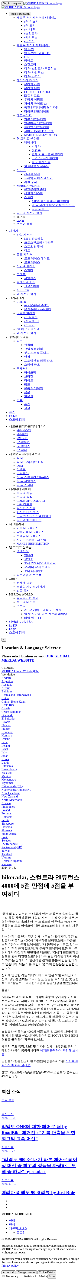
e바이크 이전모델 (28, 329)
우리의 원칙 (32, 88)
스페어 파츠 (32, 364)
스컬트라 (30, 64)
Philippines (8, 806)
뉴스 (12, 412)
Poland (6, 810)
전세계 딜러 (32, 174)
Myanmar (7, 782)
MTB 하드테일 (34, 238)
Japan (5, 755)
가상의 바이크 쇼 (35, 103)
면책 (12, 1224)
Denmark (7, 715)
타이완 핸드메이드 (36, 111)
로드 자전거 (24, 254)
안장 (27, 356)
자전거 (13, 230)
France (6, 728)
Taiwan (6, 850)
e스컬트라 (30, 33)
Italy (4, 752)
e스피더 (29, 41)
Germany (7, 732)
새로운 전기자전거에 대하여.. (36, 17)
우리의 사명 (32, 84)
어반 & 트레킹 (26, 266)
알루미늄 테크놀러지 (38, 123)
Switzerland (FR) (12, 847)
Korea (5, 759)
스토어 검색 (24, 223)
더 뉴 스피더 (32, 76)
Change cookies (26, 1272)
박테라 (36, 146)
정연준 (36, 150)
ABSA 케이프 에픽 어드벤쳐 (50, 201)
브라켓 (28, 376)
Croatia (6, 708)
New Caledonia (11, 793)
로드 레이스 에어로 (37, 258)
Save (52, 1276)
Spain (5, 837)
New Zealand (10, 796)
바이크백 (30, 372)
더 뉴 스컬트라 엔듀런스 (40, 68)
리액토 (28, 60)
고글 (27, 408)
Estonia (6, 721)
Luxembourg (9, 769)
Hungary (7, 735)
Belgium (7, 691)
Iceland (6, 738)
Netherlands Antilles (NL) (17, 789)
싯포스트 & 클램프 (36, 352)
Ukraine (6, 857)
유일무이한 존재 (35, 189)
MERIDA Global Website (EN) (20, 671)
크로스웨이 (31, 286)
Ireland (6, 745)
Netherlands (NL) (12, 786)
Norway (6, 803)
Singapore (8, 823)
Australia (7, 684)
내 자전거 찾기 (26, 294)
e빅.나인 (29, 29)
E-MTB (21, 301)
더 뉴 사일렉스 (34, 72)
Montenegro (9, 779)
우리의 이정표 (33, 99)
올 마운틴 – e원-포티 (37, 309)
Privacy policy (10, 1265)
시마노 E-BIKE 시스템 (39, 131)
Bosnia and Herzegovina (16, 694)
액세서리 (23, 368)
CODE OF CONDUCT (38, 92)
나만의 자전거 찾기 (29, 213)
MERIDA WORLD (28, 185)
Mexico (6, 776)
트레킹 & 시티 (26, 282)
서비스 (21, 170)
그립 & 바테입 (33, 348)
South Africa (9, 833)
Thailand (7, 854)
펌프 (27, 384)
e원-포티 (29, 25)
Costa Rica (8, 705)
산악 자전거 (24, 234)
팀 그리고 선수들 (28, 138)
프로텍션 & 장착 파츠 (38, 360)
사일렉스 (30, 278)
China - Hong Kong (13, 701)
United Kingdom (12, 860)
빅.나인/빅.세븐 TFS (37, 53)
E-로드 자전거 (26, 313)
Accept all (8, 1272)
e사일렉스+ (31, 321)
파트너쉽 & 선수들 (36, 166)
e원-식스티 (31, 21)
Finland (6, 725)
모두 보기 (8, 1100)
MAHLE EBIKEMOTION (40, 134)
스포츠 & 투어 (33, 246)
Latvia (5, 762)
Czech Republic (11, 711)
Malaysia (7, 772)
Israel (5, 749)
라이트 (28, 380)
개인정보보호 (18, 1228)
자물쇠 (28, 396)
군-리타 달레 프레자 (45, 158)
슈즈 (27, 404)
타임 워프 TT (40, 209)
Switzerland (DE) (12, 843)
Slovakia (7, 827)
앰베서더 (30, 142)
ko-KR (13, 625)
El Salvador (8, 718)
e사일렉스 (30, 37)
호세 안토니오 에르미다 (47, 154)
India (5, 742)
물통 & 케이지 (33, 388)
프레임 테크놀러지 (36, 127)
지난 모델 (23, 290)
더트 (27, 250)
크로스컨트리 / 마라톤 (38, 242)
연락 (12, 1220)
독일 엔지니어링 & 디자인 (41, 107)
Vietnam (6, 864)
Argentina (7, 681)
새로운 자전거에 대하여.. (33, 45)
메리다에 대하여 (27, 80)
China (5, 698)
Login (20, 220)
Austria (6, 688)
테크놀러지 (24, 115)
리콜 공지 (30, 182)
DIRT (27, 57)
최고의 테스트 (33, 193)
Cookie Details (47, 1272)
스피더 (28, 270)
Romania (7, 816)
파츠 (20, 340)
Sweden (6, 840)
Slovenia (7, 830)
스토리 (28, 197)
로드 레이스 (32, 262)
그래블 (21, 274)
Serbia (5, 820)
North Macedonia (12, 799)
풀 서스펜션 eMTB (36, 305)
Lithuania (7, 766)
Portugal (6, 813)
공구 (27, 392)
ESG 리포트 (32, 95)
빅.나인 (29, 49)
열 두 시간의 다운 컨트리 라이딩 (53, 205)
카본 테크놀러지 (35, 119)
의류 (20, 400)
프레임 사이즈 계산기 (38, 178)
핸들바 (28, 344)
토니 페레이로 (41, 162)
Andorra (6, 677)
